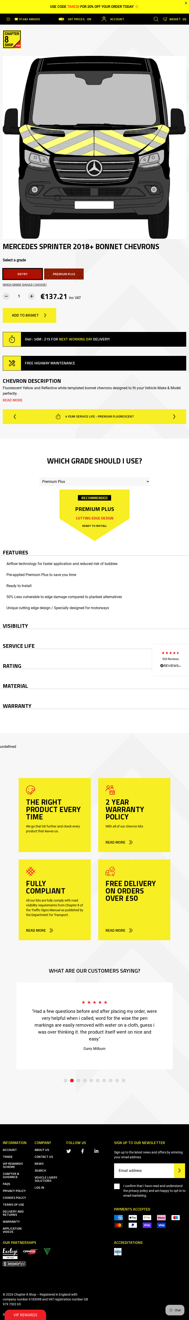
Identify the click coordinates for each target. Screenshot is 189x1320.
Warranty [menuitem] (11, 1221)
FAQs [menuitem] (6, 1183)
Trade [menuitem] (8, 1156)
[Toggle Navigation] (8, 19)
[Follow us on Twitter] (69, 1151)
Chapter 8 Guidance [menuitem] (11, 1175)
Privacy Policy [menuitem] (14, 1190)
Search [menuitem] (40, 1170)
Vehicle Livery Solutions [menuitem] (46, 1179)
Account (117, 19)
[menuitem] (30, 1251)
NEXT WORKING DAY (75, 339)
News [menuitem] (39, 1163)
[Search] (156, 19)
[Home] (12, 39)
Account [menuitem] (10, 1149)
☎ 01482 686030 (27, 19)
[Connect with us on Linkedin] (97, 1151)
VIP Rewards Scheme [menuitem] (13, 1165)
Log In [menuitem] (39, 1187)
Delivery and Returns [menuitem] (13, 1213)
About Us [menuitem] (42, 1149)
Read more (13, 400)
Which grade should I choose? (25, 284)
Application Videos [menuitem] (12, 1230)
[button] (170, 660)
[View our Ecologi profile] (10, 1253)
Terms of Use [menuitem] (13, 1204)
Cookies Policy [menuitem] (14, 1197)
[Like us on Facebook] (83, 1151)
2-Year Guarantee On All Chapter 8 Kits (99, 416)
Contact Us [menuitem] (44, 1156)
